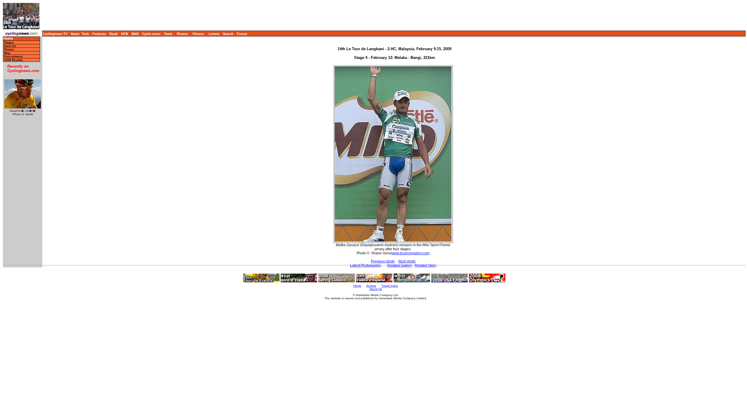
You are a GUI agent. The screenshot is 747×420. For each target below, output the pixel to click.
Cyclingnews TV (55, 34)
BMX (135, 34)
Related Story (425, 265)
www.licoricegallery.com (411, 253)
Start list (10, 46)
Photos (182, 34)
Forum (242, 34)
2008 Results (13, 60)
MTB (124, 34)
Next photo (407, 261)
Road (113, 34)
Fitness (198, 34)
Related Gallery (399, 265)
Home (8, 39)
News (75, 34)
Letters (214, 34)
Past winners (13, 56)
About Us (375, 288)
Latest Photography (365, 265)
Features (99, 34)
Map (7, 53)
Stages (9, 42)
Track (168, 34)
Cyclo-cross (151, 34)
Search (228, 34)
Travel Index (389, 285)
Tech (85, 34)
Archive (371, 285)
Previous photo (383, 261)
